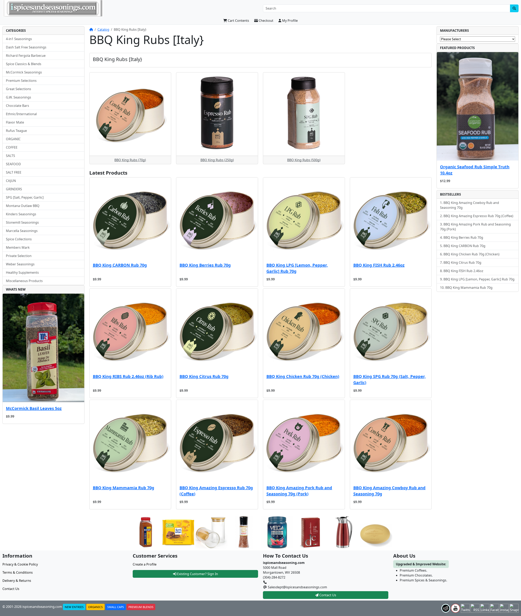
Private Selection (19, 256)
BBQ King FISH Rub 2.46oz (379, 265)
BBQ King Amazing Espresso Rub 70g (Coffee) (216, 491)
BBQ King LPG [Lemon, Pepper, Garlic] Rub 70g (297, 268)
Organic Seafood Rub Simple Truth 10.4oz (474, 170)
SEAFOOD (13, 164)
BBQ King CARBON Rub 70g (120, 265)
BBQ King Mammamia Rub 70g (123, 487)
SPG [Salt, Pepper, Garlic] (25, 197)
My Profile (289, 20)
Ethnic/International (21, 114)
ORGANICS (95, 607)
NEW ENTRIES (74, 607)
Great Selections (18, 89)
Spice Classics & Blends (23, 64)
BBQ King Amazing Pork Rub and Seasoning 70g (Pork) (299, 491)
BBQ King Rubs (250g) (217, 160)
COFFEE (12, 147)
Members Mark (18, 247)
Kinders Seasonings (21, 214)
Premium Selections (21, 80)
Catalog (103, 29)
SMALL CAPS (115, 607)
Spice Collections (19, 239)
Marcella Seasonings (22, 231)
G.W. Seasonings (18, 97)
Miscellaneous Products (24, 281)
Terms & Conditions (17, 572)
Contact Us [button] (327, 595)
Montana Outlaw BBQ (22, 206)
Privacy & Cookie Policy (20, 564)
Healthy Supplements (22, 272)
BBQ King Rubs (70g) (130, 160)
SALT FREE (13, 172)
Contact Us (10, 588)
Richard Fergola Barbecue (26, 55)
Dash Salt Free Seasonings (26, 47)
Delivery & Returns (16, 580)
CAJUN (11, 180)
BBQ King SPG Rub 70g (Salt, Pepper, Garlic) (389, 379)
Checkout (265, 20)
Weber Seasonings (20, 264)
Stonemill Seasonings (22, 222)
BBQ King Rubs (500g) (304, 160)
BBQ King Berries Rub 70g (205, 265)
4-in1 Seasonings (19, 39)
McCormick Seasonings (24, 72)
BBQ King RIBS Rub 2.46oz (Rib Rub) (128, 376)
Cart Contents (238, 20)
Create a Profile (145, 564)
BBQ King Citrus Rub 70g (204, 376)
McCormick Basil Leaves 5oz (34, 408)
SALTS (10, 155)
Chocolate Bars (17, 105)
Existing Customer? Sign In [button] (197, 574)
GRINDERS (14, 189)
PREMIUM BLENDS (140, 607)
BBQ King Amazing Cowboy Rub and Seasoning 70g (389, 491)
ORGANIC (13, 139)
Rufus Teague (16, 130)
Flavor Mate (15, 122)
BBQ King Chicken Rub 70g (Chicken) (302, 376)
